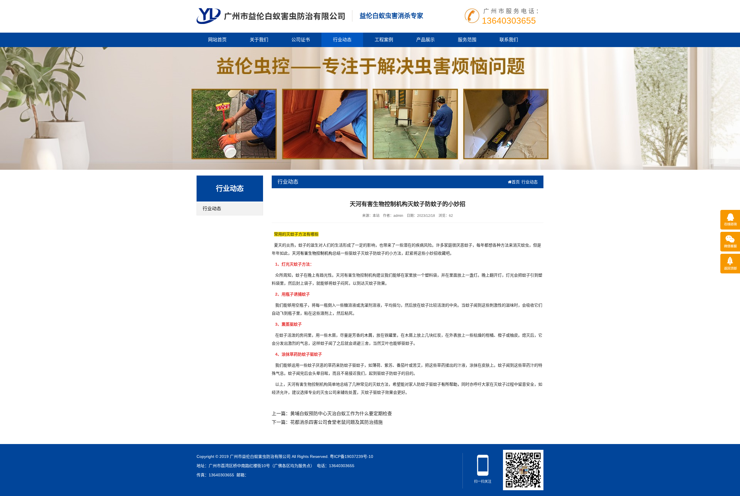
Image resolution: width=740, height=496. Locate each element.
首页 (516, 182)
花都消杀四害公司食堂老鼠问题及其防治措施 (336, 422)
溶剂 (324, 313)
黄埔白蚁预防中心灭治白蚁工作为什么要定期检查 (341, 413)
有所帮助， (451, 384)
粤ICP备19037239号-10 (351, 456)
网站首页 (217, 39)
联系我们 (509, 39)
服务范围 (467, 39)
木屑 (368, 335)
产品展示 (425, 39)
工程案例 (384, 39)
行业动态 (342, 39)
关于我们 (259, 39)
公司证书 (300, 39)
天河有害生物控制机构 (312, 253)
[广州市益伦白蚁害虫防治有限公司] (271, 15)
